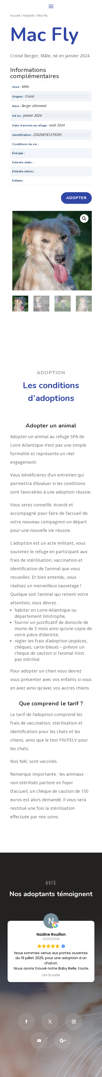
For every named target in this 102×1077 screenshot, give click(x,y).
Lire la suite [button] (51, 975)
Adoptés (29, 15)
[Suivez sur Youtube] (39, 1040)
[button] (84, 218)
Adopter (76, 197)
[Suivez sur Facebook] (26, 1021)
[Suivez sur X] (50, 1021)
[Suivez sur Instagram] (73, 1021)
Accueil (15, 15)
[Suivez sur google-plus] (62, 1040)
